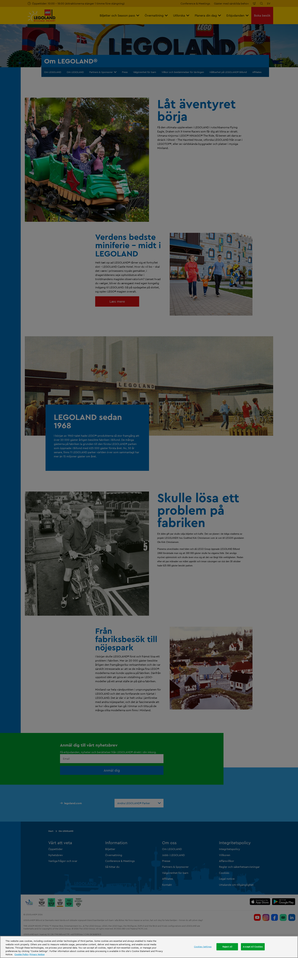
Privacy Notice (36, 954)
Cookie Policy (21, 954)
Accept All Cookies (253, 946)
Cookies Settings (203, 946)
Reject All (227, 946)
